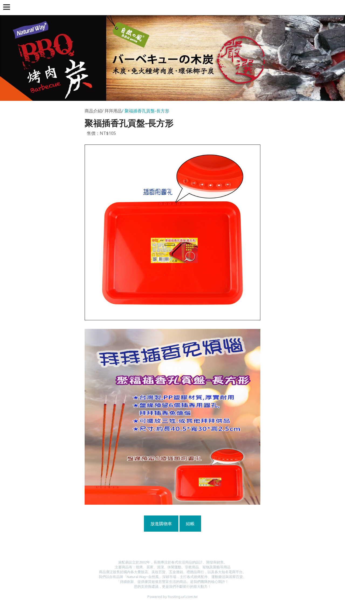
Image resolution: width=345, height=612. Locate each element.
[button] (7, 7)
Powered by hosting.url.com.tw (172, 596)
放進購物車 (161, 524)
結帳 (190, 524)
